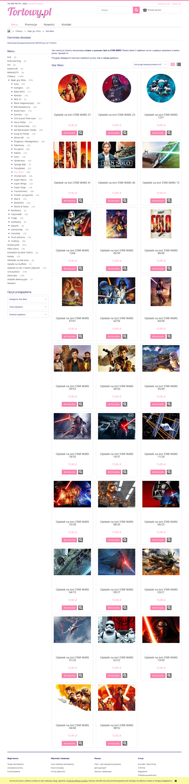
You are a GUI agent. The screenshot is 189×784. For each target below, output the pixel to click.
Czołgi (14, 218)
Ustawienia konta (15, 767)
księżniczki (12, 68)
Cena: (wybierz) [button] (16, 306)
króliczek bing (14, 61)
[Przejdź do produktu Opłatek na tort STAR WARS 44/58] (161, 295)
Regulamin (142, 771)
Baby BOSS (19, 91)
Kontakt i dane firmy (147, 764)
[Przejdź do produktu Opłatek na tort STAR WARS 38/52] (116, 702)
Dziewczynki (13, 244)
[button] (80, 133)
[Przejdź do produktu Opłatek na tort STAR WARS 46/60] (161, 228)
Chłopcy (11, 76)
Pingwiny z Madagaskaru (26, 141)
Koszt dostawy (57, 767)
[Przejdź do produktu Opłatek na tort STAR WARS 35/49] (161, 363)
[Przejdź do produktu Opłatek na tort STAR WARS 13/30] (161, 634)
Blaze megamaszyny (24, 103)
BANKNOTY (13, 72)
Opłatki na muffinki (16, 264)
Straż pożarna (18, 237)
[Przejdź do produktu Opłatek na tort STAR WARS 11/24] (161, 431)
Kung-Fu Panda (21, 133)
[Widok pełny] (179, 64)
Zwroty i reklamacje (102, 771)
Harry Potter (20, 122)
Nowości (11, 283)
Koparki (15, 225)
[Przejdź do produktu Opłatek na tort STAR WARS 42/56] (116, 295)
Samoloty (15, 233)
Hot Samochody (21, 126)
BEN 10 (17, 99)
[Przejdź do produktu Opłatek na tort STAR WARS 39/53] (72, 363)
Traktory (15, 241)
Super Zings (20, 187)
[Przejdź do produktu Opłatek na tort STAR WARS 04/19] (72, 567)
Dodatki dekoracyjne (17, 279)
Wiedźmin (19, 202)
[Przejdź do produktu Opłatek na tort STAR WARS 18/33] (72, 431)
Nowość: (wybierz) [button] (17, 314)
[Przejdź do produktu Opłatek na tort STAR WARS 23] (116, 92)
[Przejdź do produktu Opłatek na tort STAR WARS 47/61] (72, 295)
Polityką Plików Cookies (77, 780)
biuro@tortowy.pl (35, 3)
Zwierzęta (12, 275)
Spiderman (19, 160)
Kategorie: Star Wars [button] (18, 299)
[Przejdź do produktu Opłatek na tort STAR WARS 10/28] (72, 499)
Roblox (17, 152)
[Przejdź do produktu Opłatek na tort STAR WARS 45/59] (116, 228)
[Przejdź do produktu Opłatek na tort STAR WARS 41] (72, 160)
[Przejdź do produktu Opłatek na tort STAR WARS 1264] (72, 228)
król (9, 57)
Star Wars (19, 172)
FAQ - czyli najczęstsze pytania (107, 764)
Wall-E (17, 198)
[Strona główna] (29, 12)
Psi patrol (18, 149)
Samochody (16, 229)
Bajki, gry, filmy (18, 80)
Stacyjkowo (19, 168)
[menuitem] (14, 24)
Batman (18, 95)
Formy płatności (58, 771)
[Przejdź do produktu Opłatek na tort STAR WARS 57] (72, 92)
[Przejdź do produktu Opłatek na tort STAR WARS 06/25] (161, 499)
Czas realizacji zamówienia (62, 764)
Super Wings (20, 183)
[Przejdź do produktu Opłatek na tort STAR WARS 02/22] (116, 634)
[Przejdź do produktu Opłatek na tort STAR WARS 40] (116, 160)
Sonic (16, 156)
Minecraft (19, 137)
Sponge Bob (20, 164)
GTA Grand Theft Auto (25, 118)
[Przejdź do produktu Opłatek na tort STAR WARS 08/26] (116, 499)
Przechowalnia (13, 771)
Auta (16, 84)
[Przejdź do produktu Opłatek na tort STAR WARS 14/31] (116, 431)
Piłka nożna (13, 248)
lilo (8, 64)
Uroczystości (13, 271)
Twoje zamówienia (15, 764)
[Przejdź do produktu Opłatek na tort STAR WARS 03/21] (161, 567)
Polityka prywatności (147, 775)
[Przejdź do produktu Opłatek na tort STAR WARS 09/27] (116, 567)
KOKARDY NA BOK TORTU (20, 252)
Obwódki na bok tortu (18, 260)
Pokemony (19, 145)
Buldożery (16, 210)
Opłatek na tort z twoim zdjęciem (23, 267)
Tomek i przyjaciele (23, 195)
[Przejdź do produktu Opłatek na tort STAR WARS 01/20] (72, 634)
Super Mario (20, 179)
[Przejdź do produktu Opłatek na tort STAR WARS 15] (161, 160)
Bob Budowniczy (22, 107)
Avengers (18, 87)
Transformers (20, 191)
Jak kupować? (100, 767)
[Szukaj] (136, 10)
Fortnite (18, 114)
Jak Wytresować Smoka (25, 130)
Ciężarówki (16, 214)
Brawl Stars (19, 110)
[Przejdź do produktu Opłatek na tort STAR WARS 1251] (161, 92)
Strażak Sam (20, 175)
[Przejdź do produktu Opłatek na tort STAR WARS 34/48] (72, 702)
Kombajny (16, 221)
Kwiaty (10, 256)
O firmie (141, 767)
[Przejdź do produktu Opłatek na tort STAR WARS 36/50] (116, 363)
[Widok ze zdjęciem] (173, 64)
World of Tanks (21, 206)
